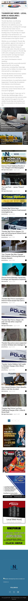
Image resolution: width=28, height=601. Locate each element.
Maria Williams (4, 130)
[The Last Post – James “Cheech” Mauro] (14, 179)
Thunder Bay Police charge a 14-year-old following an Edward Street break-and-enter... (13, 233)
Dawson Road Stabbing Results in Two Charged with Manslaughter (13, 167)
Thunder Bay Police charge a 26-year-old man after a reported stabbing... (12, 322)
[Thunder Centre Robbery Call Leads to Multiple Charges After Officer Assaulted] (14, 356)
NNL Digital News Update (7, 169)
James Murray (4, 214)
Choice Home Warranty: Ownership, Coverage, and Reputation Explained (13, 278)
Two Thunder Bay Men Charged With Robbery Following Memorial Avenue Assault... (13, 256)
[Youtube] (18, 592)
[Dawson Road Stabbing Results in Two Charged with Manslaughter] (14, 157)
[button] (2, 6)
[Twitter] (14, 592)
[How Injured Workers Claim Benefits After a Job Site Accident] (14, 379)
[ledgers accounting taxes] (14, 486)
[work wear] (14, 461)
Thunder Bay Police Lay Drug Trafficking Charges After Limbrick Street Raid (13, 410)
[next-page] (18, 420)
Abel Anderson (4, 281)
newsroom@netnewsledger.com (17, 582)
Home (2, 9)
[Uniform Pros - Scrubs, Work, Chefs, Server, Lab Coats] (14, 535)
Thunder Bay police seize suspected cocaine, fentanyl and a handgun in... (13, 344)
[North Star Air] (14, 2)
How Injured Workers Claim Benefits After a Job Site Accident (13, 388)
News (7, 9)
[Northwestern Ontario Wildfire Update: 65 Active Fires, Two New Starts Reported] (11, 140)
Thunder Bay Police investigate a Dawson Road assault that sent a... (13, 299)
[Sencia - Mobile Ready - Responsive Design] (14, 512)
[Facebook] (10, 592)
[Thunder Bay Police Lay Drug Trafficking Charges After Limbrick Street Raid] (14, 400)
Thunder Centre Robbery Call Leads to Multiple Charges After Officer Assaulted (13, 366)
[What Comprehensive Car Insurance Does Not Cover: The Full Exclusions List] (14, 119)
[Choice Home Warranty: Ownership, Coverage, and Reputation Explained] (14, 269)
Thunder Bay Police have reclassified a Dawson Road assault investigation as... (13, 210)
